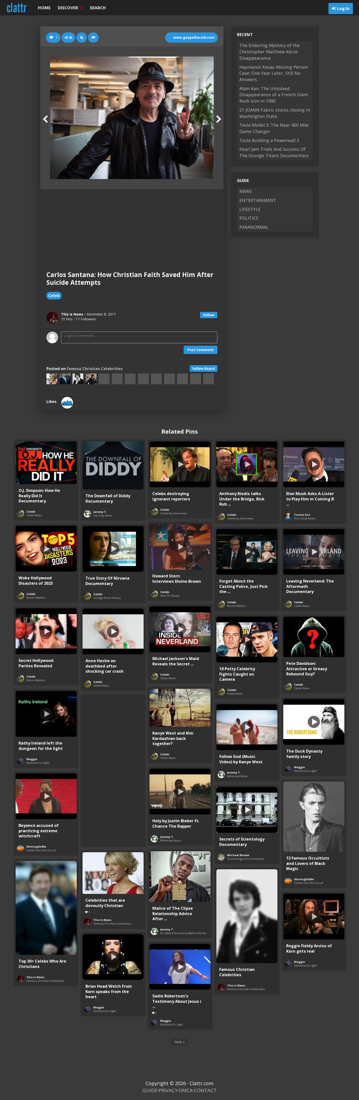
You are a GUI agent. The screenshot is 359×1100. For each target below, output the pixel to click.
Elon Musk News (304, 518)
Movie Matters (35, 597)
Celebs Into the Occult (41, 850)
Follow (208, 315)
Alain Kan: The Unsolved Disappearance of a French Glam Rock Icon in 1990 (273, 95)
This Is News (102, 920)
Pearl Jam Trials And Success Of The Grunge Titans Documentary (274, 152)
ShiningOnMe (36, 846)
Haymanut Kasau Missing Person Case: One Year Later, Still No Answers (273, 73)
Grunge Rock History (107, 598)
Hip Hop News (102, 515)
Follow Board (203, 368)
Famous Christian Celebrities (95, 368)
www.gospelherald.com (193, 37)
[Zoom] (81, 37)
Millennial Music (237, 776)
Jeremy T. (100, 512)
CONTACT (205, 1090)
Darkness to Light (37, 763)
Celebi (30, 511)
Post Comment (200, 349)
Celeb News (34, 515)
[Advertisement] (131, 225)
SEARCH (98, 7)
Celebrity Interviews (173, 513)
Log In (343, 8)
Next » (179, 1042)
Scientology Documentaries (245, 859)
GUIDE (149, 1090)
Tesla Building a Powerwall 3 (269, 140)
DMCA (186, 1090)
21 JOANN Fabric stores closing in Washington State (274, 113)
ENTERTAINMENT (257, 200)
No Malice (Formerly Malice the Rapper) (186, 933)
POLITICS (248, 218)
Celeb (54, 295)
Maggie (31, 759)
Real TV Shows (170, 595)
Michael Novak (238, 855)
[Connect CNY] (67, 403)
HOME (44, 7)
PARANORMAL (254, 227)
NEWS (245, 191)
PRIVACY (168, 1090)
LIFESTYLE (250, 209)
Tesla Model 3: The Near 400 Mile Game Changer (274, 128)
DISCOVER (68, 7)
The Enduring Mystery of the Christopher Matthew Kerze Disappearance (269, 51)
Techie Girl (302, 515)
